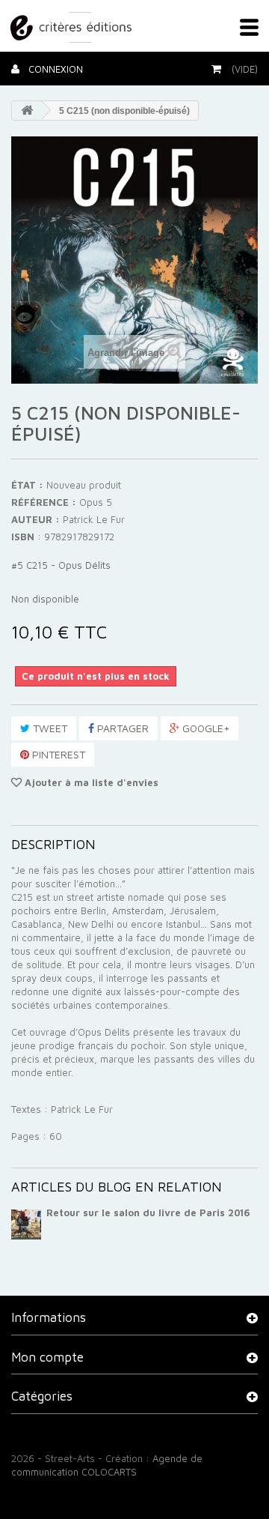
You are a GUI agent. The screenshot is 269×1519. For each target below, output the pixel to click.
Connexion (54, 69)
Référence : (43, 502)
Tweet (48, 728)
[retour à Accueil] (27, 110)
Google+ (204, 728)
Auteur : (35, 519)
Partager (121, 728)
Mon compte (47, 1357)
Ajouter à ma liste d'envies (90, 782)
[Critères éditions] (72, 25)
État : (27, 485)
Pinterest (57, 754)
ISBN (22, 537)
